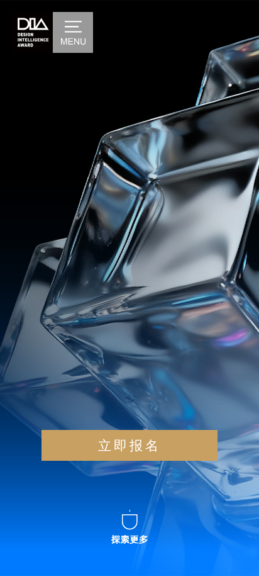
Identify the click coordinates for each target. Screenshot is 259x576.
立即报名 (129, 445)
